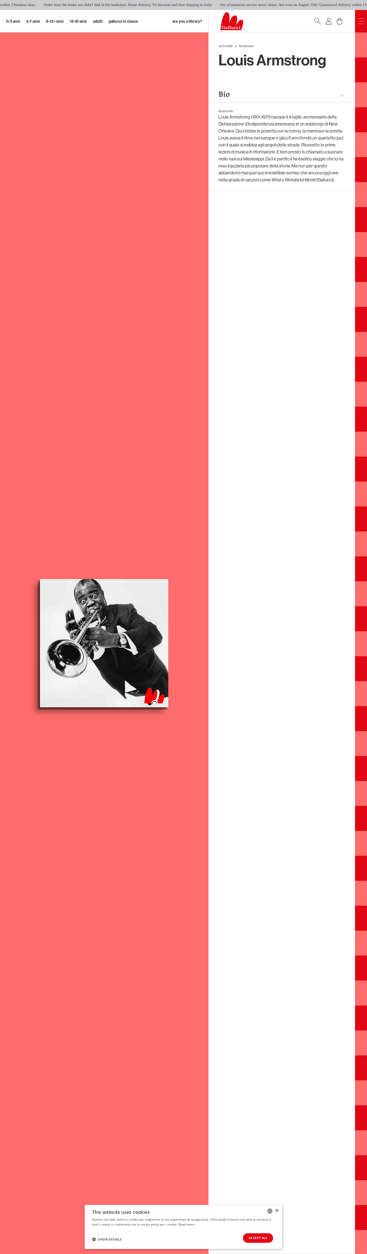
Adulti (98, 21)
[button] (107, 1239)
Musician (246, 46)
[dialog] (183, 1227)
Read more (186, 1224)
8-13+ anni (55, 21)
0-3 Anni (13, 21)
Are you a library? (187, 21)
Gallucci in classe (123, 21)
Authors (225, 46)
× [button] (277, 1211)
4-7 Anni (33, 21)
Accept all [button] (258, 1238)
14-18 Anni (78, 21)
